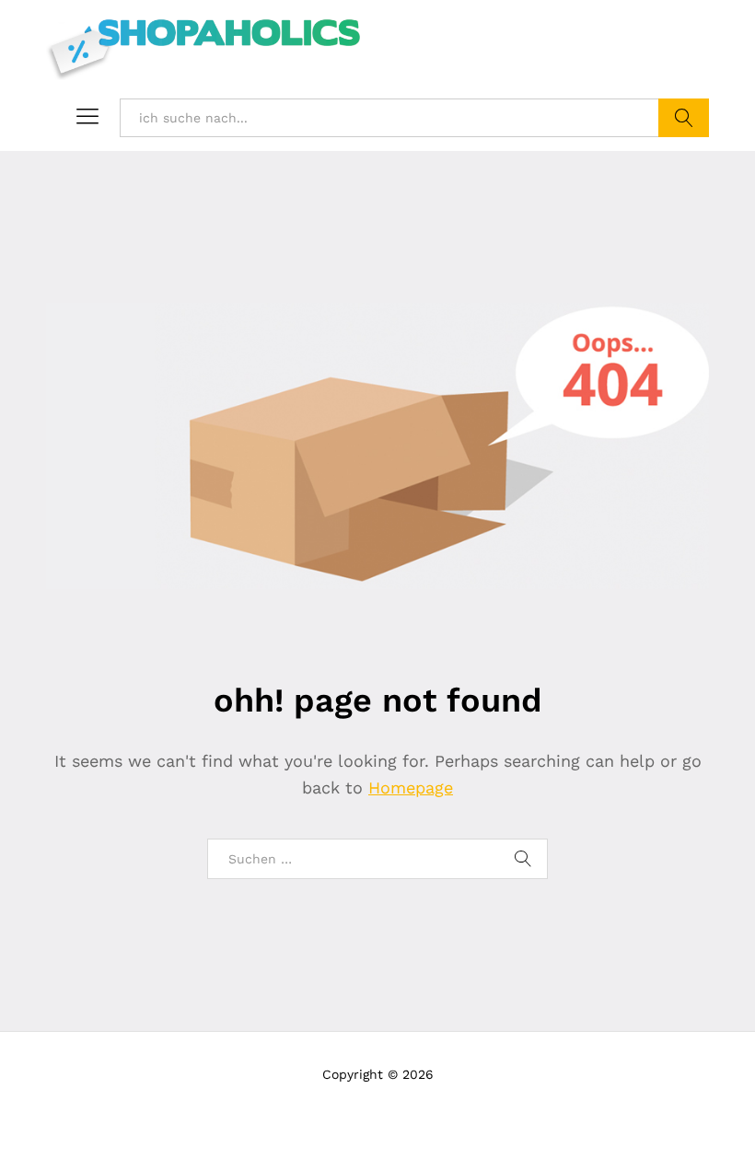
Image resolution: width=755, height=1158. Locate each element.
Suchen (683, 117)
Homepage (410, 787)
